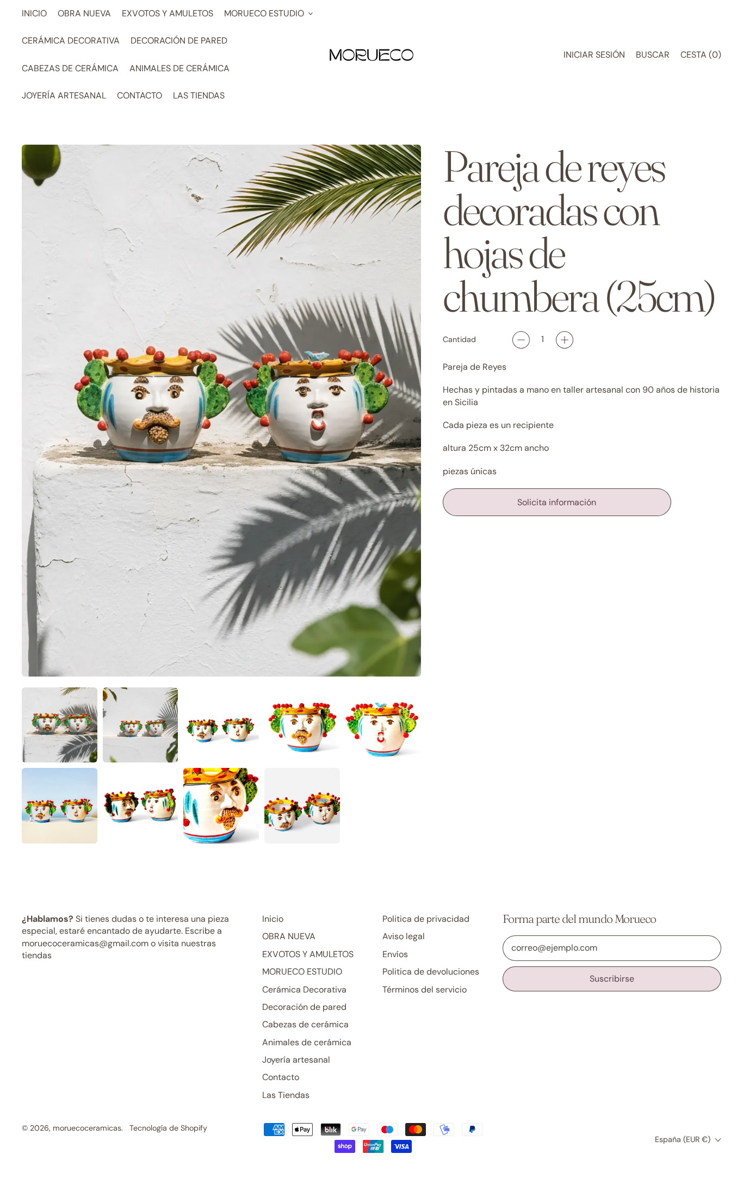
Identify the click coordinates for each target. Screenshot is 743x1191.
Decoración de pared (179, 40)
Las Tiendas (199, 95)
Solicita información (556, 502)
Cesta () (700, 57)
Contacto (139, 95)
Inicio (34, 13)
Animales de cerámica (179, 68)
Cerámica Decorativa (71, 40)
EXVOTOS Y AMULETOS (167, 13)
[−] (521, 340)
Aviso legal (403, 936)
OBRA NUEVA (84, 13)
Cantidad (459, 339)
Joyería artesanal (64, 95)
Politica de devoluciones (430, 971)
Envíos (395, 954)
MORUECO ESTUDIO (302, 971)
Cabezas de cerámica (70, 68)
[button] (652, 55)
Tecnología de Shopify (168, 1128)
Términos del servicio (424, 989)
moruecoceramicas (87, 1128)
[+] (564, 340)
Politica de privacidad (425, 919)
